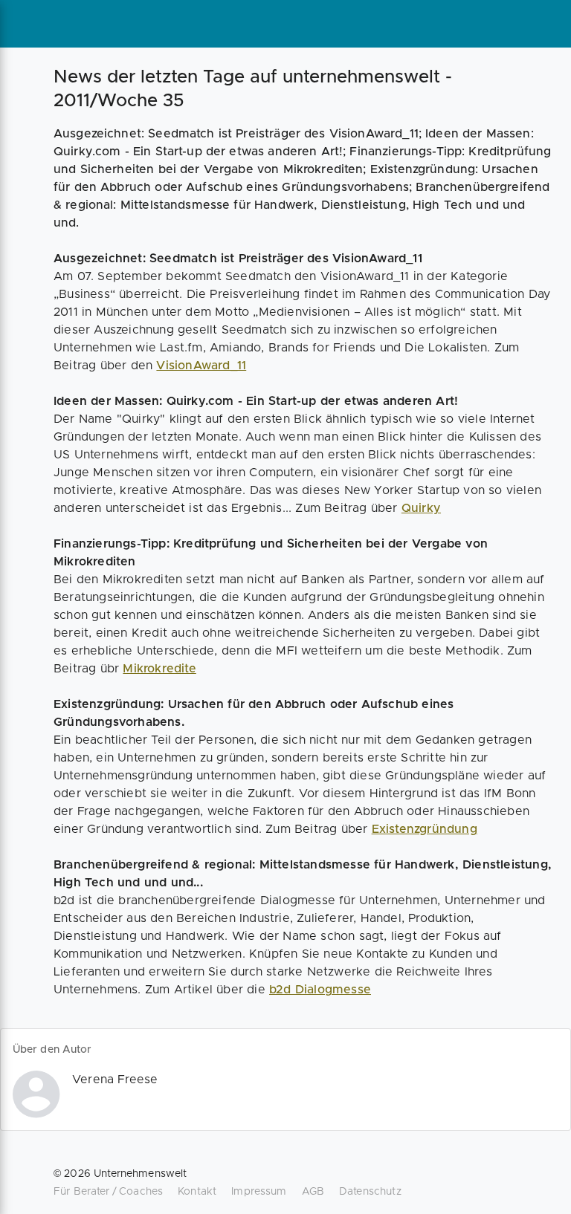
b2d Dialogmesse (320, 990)
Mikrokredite (159, 669)
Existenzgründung (424, 829)
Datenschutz (370, 1192)
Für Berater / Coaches (108, 1192)
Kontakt (197, 1192)
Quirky (421, 508)
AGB (313, 1192)
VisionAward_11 (201, 365)
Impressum (258, 1192)
